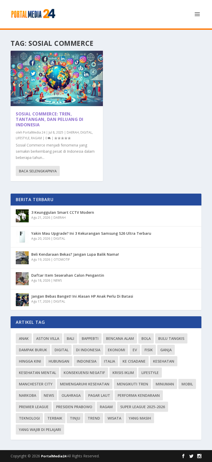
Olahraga (71, 395)
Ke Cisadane (134, 361)
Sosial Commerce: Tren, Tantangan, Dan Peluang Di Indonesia (50, 119)
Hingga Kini (30, 361)
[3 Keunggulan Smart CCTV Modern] (22, 215)
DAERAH (73, 132)
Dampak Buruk (33, 349)
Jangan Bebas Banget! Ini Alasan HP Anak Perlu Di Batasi (82, 296)
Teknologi (29, 418)
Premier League (34, 406)
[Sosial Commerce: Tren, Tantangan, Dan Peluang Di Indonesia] (57, 78)
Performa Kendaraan (139, 395)
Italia (109, 361)
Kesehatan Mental (37, 372)
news (49, 395)
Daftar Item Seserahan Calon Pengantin (67, 275)
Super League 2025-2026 (142, 406)
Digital (62, 349)
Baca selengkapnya (38, 170)
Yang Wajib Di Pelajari (40, 429)
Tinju (75, 418)
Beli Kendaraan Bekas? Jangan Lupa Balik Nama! (75, 254)
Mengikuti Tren (132, 384)
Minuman (165, 384)
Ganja (166, 349)
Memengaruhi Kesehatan (84, 384)
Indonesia (86, 361)
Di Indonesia (88, 349)
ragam (106, 406)
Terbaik (54, 418)
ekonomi (116, 349)
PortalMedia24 (54, 456)
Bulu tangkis (171, 338)
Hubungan (59, 361)
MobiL (187, 384)
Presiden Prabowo (74, 406)
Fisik (149, 349)
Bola (146, 338)
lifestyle (150, 372)
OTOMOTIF (62, 259)
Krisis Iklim (123, 372)
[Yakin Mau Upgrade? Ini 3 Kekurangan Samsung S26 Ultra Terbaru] (22, 236)
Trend (94, 418)
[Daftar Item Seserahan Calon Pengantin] (22, 278)
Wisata (114, 418)
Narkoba (27, 395)
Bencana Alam (120, 338)
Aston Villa (47, 338)
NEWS (58, 280)
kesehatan (163, 361)
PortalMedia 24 (34, 132)
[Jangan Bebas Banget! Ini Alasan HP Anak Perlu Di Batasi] (22, 299)
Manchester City (35, 384)
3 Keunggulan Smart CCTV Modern (62, 212)
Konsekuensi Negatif (84, 372)
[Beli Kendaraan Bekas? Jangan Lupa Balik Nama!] (22, 257)
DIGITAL (86, 132)
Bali (70, 338)
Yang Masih (140, 418)
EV (135, 349)
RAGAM (36, 138)
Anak (24, 338)
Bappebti (90, 338)
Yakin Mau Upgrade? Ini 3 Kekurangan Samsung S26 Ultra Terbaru (91, 233)
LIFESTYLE (22, 138)
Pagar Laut (99, 395)
